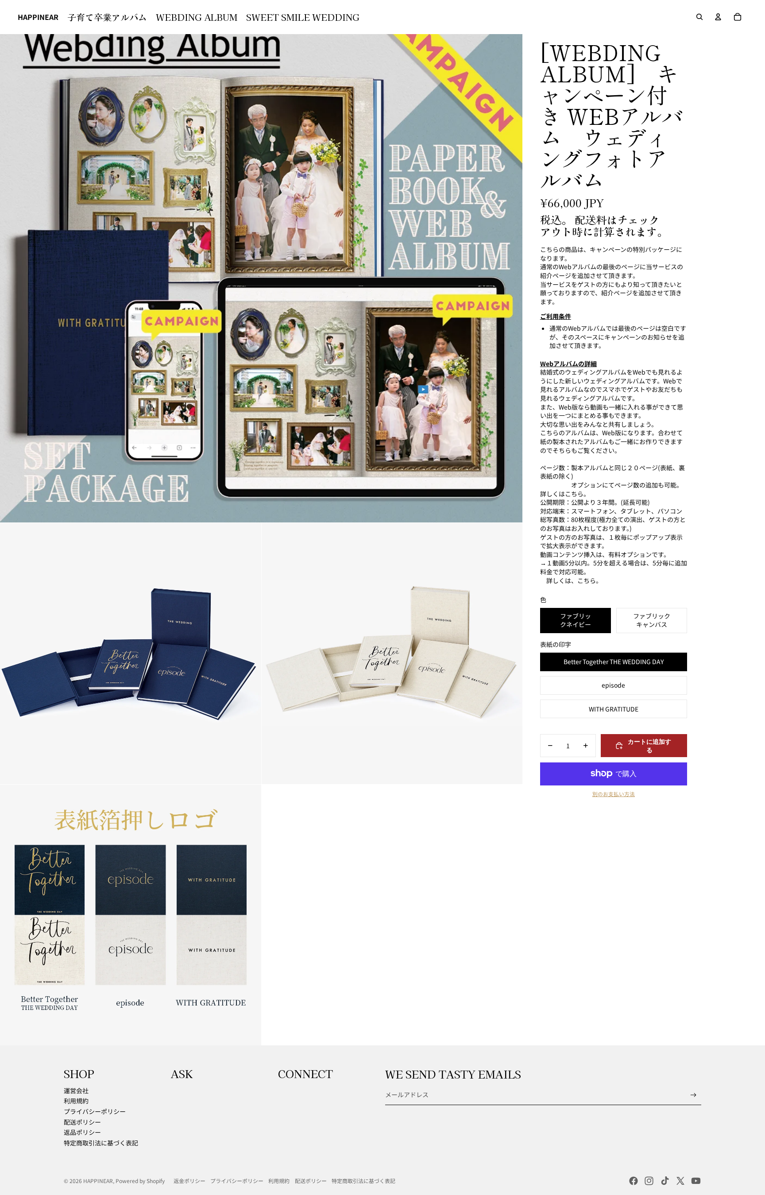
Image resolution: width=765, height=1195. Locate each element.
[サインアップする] (693, 1095)
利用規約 (76, 1100)
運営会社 (76, 1090)
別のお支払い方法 (613, 793)
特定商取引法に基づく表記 (101, 1142)
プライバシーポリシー (95, 1111)
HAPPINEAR (98, 1180)
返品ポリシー (82, 1132)
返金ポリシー (189, 1180)
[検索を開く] (699, 17)
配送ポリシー (82, 1122)
